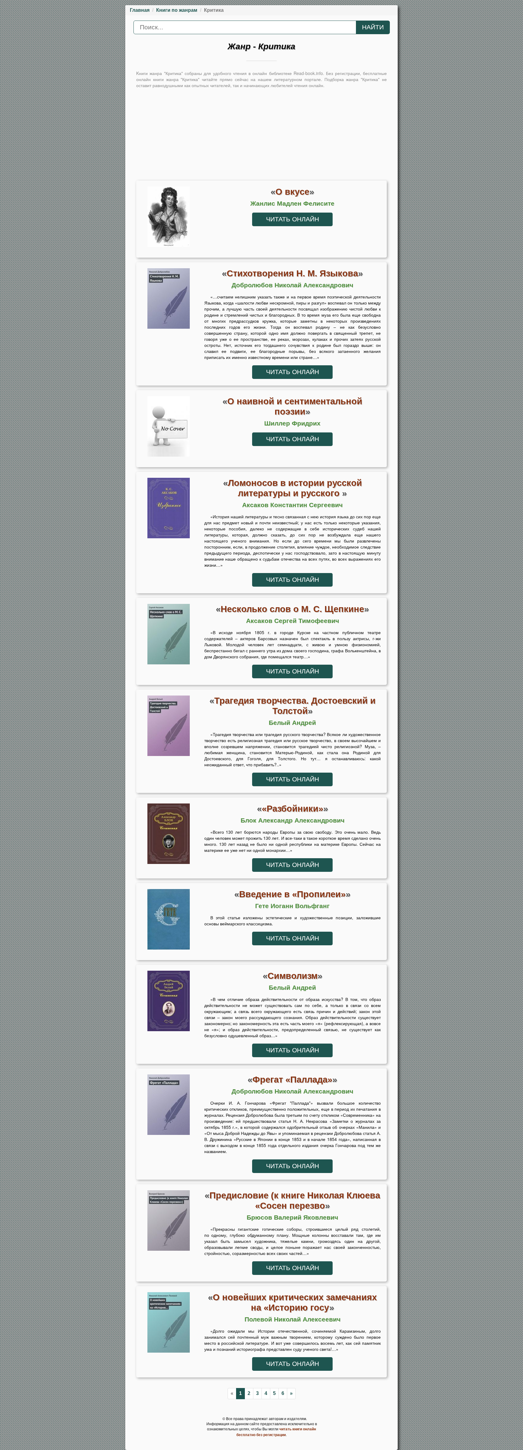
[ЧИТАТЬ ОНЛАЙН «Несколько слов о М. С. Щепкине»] (168, 636)
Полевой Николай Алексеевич (292, 1319)
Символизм (292, 976)
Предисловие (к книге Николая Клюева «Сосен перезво (294, 1200)
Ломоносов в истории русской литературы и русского (295, 488)
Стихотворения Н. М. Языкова (292, 273)
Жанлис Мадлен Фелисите (292, 203)
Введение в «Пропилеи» (292, 894)
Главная (140, 10)
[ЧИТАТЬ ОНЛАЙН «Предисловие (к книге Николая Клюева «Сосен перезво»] (168, 1222)
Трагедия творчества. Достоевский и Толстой (295, 706)
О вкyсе (292, 192)
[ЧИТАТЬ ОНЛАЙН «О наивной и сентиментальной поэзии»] (168, 428)
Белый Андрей (292, 722)
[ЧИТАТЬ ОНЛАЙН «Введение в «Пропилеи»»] (168, 921)
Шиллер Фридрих (292, 423)
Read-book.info (308, 73)
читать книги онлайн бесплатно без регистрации (276, 1431)
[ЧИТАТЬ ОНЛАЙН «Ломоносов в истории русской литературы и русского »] (168, 510)
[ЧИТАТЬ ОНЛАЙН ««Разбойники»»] (168, 835)
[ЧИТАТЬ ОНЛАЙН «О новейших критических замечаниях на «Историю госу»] (168, 1324)
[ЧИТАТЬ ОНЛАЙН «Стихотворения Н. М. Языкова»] (168, 300)
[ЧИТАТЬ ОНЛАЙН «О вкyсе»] (168, 218)
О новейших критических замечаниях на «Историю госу (295, 1302)
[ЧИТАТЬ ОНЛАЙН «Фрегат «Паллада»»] (168, 1106)
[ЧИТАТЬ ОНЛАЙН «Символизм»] (168, 1002)
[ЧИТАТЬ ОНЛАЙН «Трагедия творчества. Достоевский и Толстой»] (168, 727)
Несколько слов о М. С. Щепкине (292, 609)
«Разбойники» (292, 808)
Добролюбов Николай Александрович (292, 285)
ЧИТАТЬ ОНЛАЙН (292, 219)
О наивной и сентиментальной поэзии (294, 406)
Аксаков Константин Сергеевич (292, 505)
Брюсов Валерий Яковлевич (292, 1217)
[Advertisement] (261, 133)
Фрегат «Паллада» (292, 1079)
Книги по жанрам (176, 10)
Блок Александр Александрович (292, 820)
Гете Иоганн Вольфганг (292, 906)
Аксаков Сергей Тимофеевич (292, 620)
